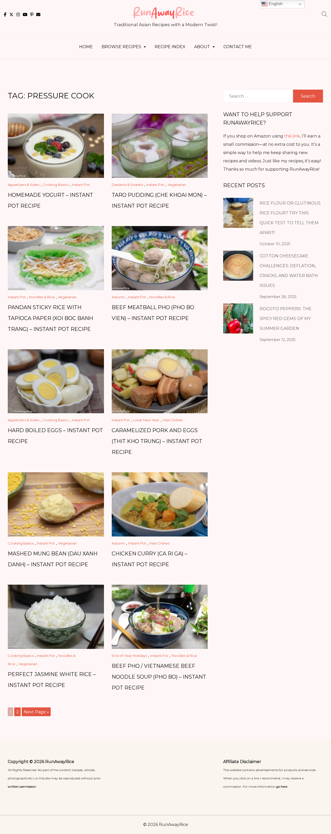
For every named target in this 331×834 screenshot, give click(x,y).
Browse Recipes (121, 46)
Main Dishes (173, 420)
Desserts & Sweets (127, 185)
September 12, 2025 (277, 339)
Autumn (118, 297)
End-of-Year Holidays (129, 656)
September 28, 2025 (278, 296)
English (275, 4)
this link (292, 136)
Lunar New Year (146, 420)
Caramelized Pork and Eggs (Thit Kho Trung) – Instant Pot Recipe (157, 441)
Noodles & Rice (42, 297)
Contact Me (237, 46)
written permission (22, 786)
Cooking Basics (56, 185)
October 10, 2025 (275, 244)
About (202, 46)
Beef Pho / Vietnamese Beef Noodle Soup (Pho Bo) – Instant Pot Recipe (159, 677)
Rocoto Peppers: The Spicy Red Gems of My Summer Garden (286, 318)
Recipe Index (170, 46)
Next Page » (36, 711)
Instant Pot (81, 185)
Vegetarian (177, 185)
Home (86, 46)
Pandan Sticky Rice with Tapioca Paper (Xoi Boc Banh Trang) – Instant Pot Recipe (50, 318)
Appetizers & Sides (23, 185)
